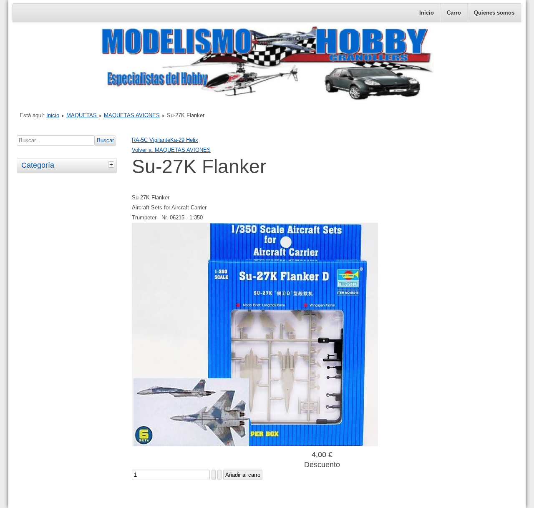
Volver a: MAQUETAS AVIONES (171, 150)
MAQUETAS (82, 115)
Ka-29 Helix (184, 140)
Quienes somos (494, 13)
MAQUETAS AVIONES (132, 115)
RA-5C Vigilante (151, 140)
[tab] (112, 164)
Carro (454, 13)
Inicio (426, 13)
